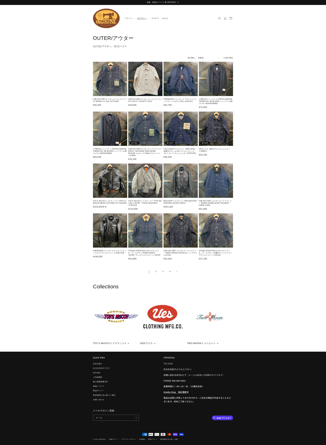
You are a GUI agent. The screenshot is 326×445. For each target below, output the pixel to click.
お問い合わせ (98, 399)
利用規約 (142, 439)
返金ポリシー (113, 439)
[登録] (136, 418)
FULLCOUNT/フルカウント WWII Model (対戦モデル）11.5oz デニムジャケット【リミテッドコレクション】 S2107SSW (180, 151)
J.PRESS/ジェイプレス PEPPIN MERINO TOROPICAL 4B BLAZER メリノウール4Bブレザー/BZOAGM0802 (216, 101)
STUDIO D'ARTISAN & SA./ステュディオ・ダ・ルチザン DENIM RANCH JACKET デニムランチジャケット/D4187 (144, 253)
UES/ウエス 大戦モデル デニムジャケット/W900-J (214, 150)
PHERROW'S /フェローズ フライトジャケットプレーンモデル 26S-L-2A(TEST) (180, 100)
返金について (98, 386)
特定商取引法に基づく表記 (104, 395)
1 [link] (149, 271)
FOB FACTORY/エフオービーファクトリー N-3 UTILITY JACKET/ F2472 (145, 100)
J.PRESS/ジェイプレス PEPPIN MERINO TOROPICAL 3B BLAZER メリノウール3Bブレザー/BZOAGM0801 (110, 151)
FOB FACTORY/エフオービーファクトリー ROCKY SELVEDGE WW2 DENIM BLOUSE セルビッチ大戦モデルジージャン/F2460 (145, 152)
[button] (129, 18)
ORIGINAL (102, 439)
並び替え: (191, 57)
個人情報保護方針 (100, 381)
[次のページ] (177, 271)
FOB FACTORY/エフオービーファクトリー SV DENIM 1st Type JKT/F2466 (110, 100)
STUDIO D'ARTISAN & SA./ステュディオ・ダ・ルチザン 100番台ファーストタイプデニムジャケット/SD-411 (215, 253)
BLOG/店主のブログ (101, 368)
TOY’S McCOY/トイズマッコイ (109, 343)
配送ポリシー (98, 390)
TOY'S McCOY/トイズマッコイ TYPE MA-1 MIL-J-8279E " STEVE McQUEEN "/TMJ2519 (145, 203)
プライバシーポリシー (128, 439)
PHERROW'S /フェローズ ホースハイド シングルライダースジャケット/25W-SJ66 (110, 252)
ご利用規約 (97, 377)
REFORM (96, 372)
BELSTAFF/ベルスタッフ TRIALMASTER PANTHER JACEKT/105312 (180, 202)
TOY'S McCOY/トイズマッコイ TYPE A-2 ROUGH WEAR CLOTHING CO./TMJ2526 (110, 202)
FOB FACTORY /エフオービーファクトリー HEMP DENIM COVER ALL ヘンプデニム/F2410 (180, 253)
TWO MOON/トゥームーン (201, 343)
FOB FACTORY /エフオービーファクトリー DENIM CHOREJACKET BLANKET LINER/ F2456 (215, 203)
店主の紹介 (97, 363)
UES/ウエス (146, 343)
